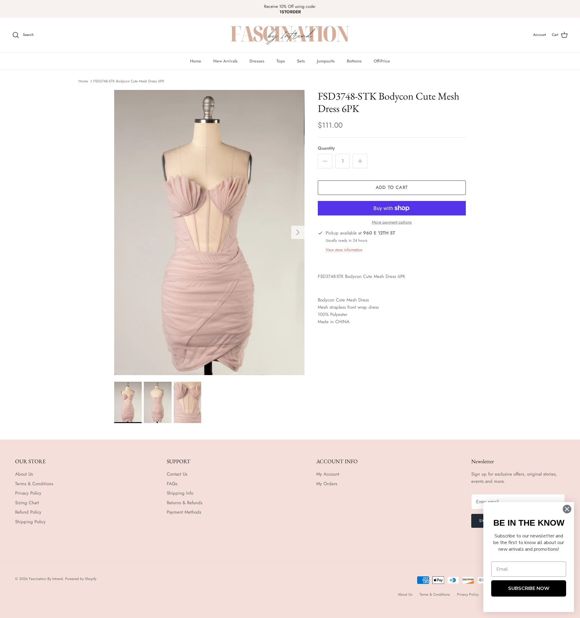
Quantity (326, 148)
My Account (327, 474)
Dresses (257, 61)
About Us (24, 474)
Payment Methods (184, 512)
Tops (280, 61)
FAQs (172, 483)
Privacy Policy (28, 493)
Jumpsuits (326, 61)
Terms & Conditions (34, 483)
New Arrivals (225, 61)
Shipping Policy (30, 521)
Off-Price (382, 61)
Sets (301, 61)
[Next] (297, 232)
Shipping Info (180, 493)
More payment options (392, 222)
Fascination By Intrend (46, 578)
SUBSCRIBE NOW (528, 588)
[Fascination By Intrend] (290, 35)
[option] (209, 232)
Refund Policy (28, 512)
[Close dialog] (567, 509)
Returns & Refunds (184, 502)
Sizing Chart (27, 502)
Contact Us (177, 474)
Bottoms (354, 61)
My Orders (326, 483)
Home (195, 61)
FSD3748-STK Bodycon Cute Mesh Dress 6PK (128, 81)
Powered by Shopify (80, 578)
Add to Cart (392, 187)
